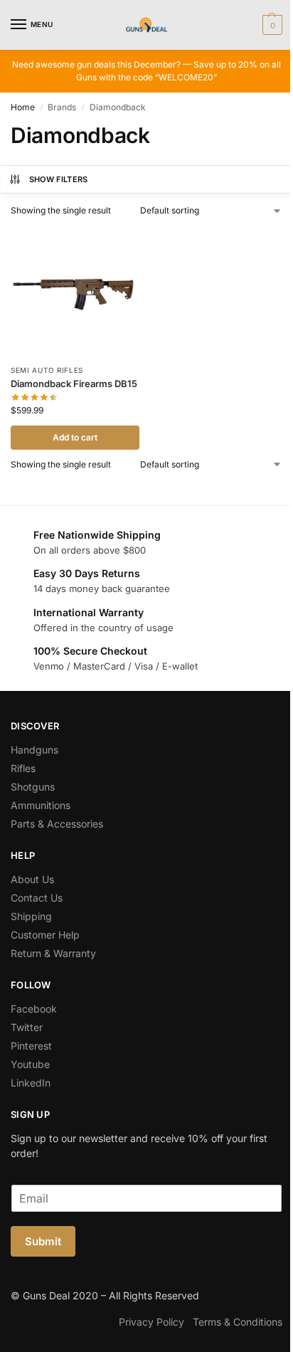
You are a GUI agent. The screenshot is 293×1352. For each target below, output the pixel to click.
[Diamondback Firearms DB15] (75, 292)
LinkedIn (30, 1083)
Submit (43, 1241)
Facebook (34, 1009)
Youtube (30, 1064)
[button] (270, 25)
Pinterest (31, 1046)
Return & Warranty (53, 953)
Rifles (23, 768)
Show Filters (58, 179)
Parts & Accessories (57, 824)
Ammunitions (40, 805)
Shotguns (33, 787)
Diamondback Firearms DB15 (74, 383)
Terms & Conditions (237, 1322)
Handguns (34, 750)
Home (23, 107)
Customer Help (45, 935)
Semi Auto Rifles (47, 370)
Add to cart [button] (75, 437)
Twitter (27, 1027)
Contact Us (37, 898)
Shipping (31, 916)
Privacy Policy (151, 1322)
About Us (32, 879)
